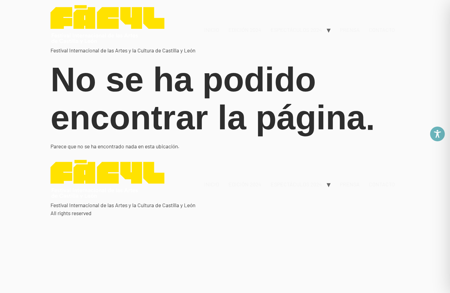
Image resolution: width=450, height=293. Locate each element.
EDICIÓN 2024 (244, 29)
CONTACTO (382, 29)
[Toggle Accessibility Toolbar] (437, 134)
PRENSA (350, 29)
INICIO (211, 29)
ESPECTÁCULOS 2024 (296, 29)
